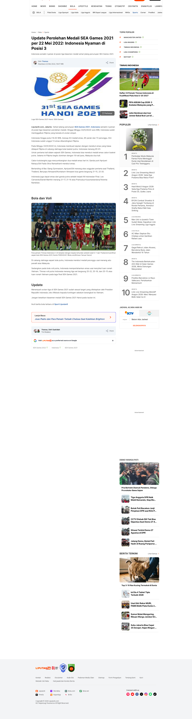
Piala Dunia (51, 12)
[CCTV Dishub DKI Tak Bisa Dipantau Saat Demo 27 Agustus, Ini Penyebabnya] (125, 521)
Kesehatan (96, 6)
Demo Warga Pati (129, 460)
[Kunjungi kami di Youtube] (132, 694)
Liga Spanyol (63, 12)
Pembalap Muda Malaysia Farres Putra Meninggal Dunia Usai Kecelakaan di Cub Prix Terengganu (143, 160)
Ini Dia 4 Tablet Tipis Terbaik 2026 (140, 593)
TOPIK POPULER (127, 32)
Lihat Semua (152, 125)
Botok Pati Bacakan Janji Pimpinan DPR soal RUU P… (143, 509)
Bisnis (52, 6)
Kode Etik (70, 678)
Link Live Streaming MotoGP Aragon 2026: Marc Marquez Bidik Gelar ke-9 (144, 294)
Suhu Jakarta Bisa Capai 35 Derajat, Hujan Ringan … (144, 626)
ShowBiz (62, 6)
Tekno (108, 6)
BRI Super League (99, 12)
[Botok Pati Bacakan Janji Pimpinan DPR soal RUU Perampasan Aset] (125, 510)
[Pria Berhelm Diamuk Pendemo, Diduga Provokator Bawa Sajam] (139, 474)
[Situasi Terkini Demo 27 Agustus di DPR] (125, 531)
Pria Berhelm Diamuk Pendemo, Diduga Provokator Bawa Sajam (139, 489)
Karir (141, 678)
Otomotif (120, 6)
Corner (143, 12)
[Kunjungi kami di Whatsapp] (150, 694)
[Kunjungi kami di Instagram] (146, 694)
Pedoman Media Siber (86, 678)
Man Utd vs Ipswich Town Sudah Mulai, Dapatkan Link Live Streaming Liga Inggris (144, 222)
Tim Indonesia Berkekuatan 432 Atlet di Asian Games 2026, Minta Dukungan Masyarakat (143, 265)
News (43, 6)
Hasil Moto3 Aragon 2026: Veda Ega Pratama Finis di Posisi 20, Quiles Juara (143, 189)
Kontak (38, 678)
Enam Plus (146, 6)
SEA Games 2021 (82, 127)
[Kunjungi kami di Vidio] (128, 694)
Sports (135, 12)
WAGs (127, 12)
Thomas (45, 61)
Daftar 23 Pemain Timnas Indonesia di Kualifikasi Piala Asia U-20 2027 (137, 94)
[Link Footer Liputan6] (47, 668)
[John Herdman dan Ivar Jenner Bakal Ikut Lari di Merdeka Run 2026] (123, 114)
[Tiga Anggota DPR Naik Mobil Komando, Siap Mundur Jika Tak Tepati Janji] (125, 499)
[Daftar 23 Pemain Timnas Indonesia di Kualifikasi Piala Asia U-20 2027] (139, 79)
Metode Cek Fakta (42, 681)
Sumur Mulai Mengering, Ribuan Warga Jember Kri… (144, 615)
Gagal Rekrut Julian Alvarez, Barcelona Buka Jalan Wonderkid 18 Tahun (144, 250)
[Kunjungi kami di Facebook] (137, 694)
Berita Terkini (129, 553)
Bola (72, 6)
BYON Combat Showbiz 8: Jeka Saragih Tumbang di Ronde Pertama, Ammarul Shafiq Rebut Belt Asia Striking (143, 205)
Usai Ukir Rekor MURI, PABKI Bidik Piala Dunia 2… (143, 604)
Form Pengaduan (115, 678)
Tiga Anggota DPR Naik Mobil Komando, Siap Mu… (143, 498)
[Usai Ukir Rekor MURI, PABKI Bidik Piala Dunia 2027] (125, 605)
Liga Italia (74, 12)
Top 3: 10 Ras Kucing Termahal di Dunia (139, 585)
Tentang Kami (130, 678)
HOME (34, 6)
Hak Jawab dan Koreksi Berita (64, 681)
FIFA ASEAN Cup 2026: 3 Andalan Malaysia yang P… (141, 103)
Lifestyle (83, 6)
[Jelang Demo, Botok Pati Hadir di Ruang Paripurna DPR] (125, 542)
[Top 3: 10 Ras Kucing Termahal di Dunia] (139, 569)
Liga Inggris (85, 12)
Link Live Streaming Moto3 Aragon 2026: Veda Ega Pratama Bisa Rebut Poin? (143, 175)
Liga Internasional (116, 12)
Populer (125, 124)
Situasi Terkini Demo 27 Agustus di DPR (142, 531)
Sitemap (101, 678)
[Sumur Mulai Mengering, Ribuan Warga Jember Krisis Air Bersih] (125, 616)
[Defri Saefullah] (38, 331)
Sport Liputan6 (61, 304)
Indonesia (95, 127)
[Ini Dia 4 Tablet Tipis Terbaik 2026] (125, 594)
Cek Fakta (133, 6)
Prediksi (151, 12)
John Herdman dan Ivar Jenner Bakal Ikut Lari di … (141, 114)
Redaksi (48, 678)
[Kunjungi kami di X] (141, 694)
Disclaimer (59, 678)
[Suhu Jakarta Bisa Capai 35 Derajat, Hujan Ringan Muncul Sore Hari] (125, 626)
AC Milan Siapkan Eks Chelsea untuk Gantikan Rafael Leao (142, 236)
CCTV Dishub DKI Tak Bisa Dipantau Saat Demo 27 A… (144, 520)
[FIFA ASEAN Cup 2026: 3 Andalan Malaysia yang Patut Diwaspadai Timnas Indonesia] (123, 104)
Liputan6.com (54, 701)
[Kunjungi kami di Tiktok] (155, 694)
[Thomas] (35, 62)
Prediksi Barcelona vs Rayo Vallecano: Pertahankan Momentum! (143, 280)
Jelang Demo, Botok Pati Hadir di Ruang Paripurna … (144, 542)
